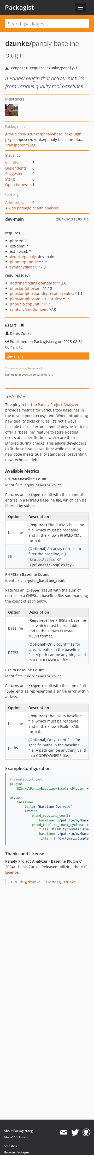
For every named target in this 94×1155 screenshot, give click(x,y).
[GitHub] (86, 1132)
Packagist (19, 7)
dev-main (15, 356)
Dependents (16, 168)
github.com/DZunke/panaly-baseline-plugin (43, 133)
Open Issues (16, 184)
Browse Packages (17, 1152)
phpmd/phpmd (23, 261)
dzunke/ (18, 43)
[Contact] (63, 1132)
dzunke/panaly (23, 256)
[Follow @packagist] (75, 1132)
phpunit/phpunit (24, 304)
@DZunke (67, 881)
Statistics (10, 1146)
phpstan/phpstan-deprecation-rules (41, 293)
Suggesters (15, 173)
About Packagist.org (18, 1130)
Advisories (14, 202)
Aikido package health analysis (32, 207)
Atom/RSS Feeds (16, 1137)
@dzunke (32, 881)
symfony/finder (23, 267)
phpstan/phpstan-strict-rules (35, 298)
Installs (11, 162)
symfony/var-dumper (28, 309)
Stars (9, 179)
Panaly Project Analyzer (58, 404)
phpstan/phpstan (25, 288)
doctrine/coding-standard (32, 283)
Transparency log (20, 145)
